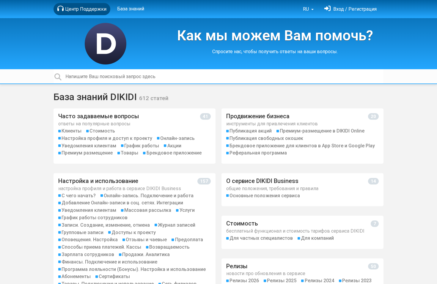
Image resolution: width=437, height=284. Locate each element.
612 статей (154, 98)
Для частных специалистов (261, 238)
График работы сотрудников (95, 217)
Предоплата (189, 239)
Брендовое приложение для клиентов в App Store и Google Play (302, 146)
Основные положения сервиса (264, 195)
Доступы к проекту (133, 232)
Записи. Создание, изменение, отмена (106, 225)
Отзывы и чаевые (146, 239)
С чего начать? (79, 195)
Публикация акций (250, 131)
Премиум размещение (87, 153)
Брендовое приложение (174, 153)
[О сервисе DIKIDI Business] (302, 189)
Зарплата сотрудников (88, 254)
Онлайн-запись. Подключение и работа (149, 195)
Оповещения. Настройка (90, 239)
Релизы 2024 (319, 280)
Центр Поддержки (85, 9)
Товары (129, 153)
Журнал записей (176, 225)
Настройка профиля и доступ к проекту (107, 138)
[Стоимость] (302, 232)
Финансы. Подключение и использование (109, 262)
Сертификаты (114, 276)
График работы (141, 146)
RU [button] (306, 9)
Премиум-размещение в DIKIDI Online (322, 131)
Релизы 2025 (281, 280)
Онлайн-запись (177, 138)
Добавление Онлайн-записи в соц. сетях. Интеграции (122, 203)
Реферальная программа (258, 153)
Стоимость (102, 131)
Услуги (187, 210)
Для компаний (317, 238)
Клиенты (71, 131)
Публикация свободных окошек (266, 138)
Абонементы (76, 276)
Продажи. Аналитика (146, 254)
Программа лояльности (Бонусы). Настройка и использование (134, 269)
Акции (174, 146)
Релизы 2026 (244, 280)
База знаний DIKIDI (96, 96)
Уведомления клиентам (89, 146)
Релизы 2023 (357, 280)
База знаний (130, 9)
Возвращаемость (169, 247)
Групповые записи (82, 232)
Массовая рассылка (147, 210)
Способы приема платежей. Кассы (101, 247)
